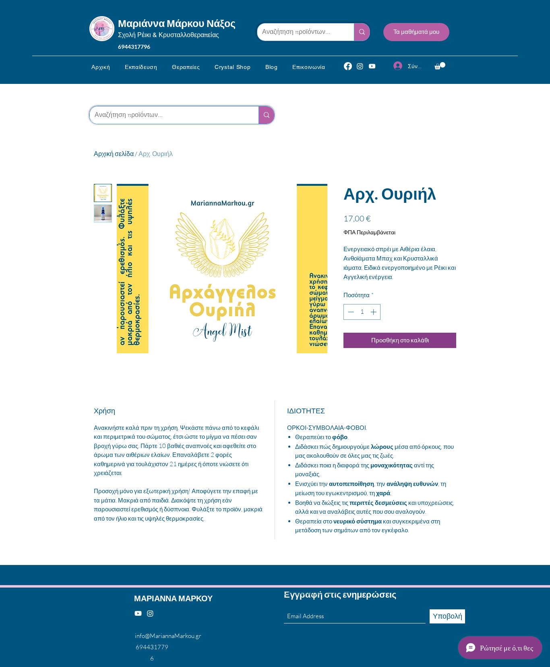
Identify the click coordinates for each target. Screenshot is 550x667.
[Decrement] (350, 311)
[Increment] (374, 311)
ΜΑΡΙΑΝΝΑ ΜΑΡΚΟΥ (173, 598)
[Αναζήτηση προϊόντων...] (362, 32)
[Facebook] (348, 66)
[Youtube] (138, 613)
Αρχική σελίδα (114, 154)
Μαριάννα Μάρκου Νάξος (177, 23)
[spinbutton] (362, 311)
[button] (141, 67)
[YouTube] (372, 66)
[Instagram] (360, 66)
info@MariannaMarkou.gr (168, 636)
